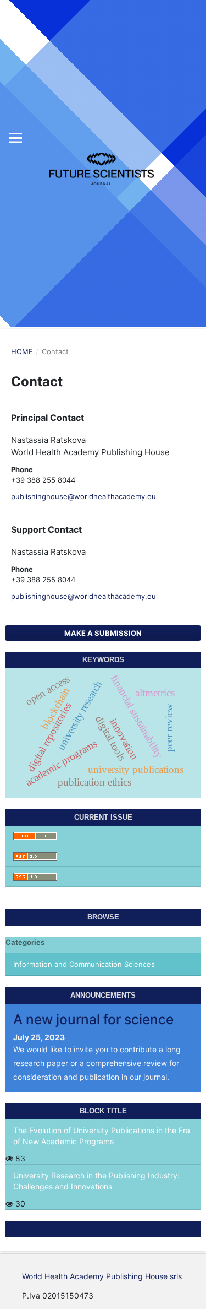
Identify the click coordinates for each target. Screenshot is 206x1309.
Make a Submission (103, 633)
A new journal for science (93, 1019)
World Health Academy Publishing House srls (102, 1276)
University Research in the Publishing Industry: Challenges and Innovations (96, 1181)
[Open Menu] (15, 138)
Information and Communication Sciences (84, 964)
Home (22, 351)
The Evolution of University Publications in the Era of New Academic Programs (101, 1136)
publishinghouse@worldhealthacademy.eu (83, 496)
